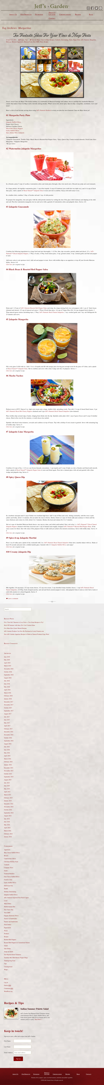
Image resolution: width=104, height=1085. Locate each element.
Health (6, 889)
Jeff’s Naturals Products (43, 110)
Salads (6, 946)
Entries (7, 985)
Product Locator (52, 13)
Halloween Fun (8, 886)
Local (5, 901)
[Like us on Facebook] (92, 8)
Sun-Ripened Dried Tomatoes (12, 954)
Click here (9, 264)
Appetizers (7, 850)
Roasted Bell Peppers (10, 939)
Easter (6, 871)
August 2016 (7, 744)
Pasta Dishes (7, 924)
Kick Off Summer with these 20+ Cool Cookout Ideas (19, 625)
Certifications (65, 14)
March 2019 (7, 666)
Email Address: (8, 1052)
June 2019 (7, 657)
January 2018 (8, 699)
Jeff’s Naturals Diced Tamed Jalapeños (57, 411)
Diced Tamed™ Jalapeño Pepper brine (28, 470)
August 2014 (7, 816)
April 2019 (7, 663)
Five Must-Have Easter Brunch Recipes (15, 628)
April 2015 (7, 792)
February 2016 (8, 762)
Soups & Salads (8, 952)
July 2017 (7, 717)
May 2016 (7, 753)
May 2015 (7, 789)
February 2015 (8, 798)
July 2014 (7, 819)
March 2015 (7, 795)
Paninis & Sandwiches (10, 919)
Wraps (6, 969)
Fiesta (70, 40)
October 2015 (8, 774)
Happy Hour (76, 40)
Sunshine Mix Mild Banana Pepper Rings (16, 958)
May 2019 (7, 660)
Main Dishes (7, 904)
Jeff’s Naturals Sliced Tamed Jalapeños (51, 312)
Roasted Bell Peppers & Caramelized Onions (17, 943)
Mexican (8, 42)
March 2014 (7, 831)
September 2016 (8, 741)
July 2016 (7, 747)
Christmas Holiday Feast (11, 862)
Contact (52, 18)
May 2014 (7, 825)
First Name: (7, 1041)
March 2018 (7, 693)
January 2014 (8, 837)
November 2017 (8, 705)
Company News (8, 868)
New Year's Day (8, 910)
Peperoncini (7, 928)
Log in (6, 982)
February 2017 (8, 729)
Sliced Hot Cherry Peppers (14, 128)
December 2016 (8, 732)
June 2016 (7, 750)
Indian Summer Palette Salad (35, 1008)
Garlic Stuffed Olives (12, 131)
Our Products (26, 14)
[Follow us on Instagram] (88, 8)
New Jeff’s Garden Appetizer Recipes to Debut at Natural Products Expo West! (26, 634)
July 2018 (7, 681)
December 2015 (8, 768)
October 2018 (8, 672)
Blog (91, 14)
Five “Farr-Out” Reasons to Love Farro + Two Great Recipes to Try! (24, 622)
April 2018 (7, 690)
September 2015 (8, 777)
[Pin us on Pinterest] (100, 8)
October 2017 (8, 708)
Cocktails (57, 40)
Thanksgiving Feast (9, 961)
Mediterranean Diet (9, 907)
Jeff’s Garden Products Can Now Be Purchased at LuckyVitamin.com (24, 631)
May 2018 (7, 687)
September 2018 (8, 675)
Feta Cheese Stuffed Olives (11, 877)
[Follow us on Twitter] (96, 8)
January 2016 (8, 765)
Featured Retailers (9, 874)
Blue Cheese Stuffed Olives (12, 853)
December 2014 (8, 804)
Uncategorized (8, 967)
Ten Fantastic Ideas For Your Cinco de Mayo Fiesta (52, 35)
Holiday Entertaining (10, 892)
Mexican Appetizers (17, 42)
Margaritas (93, 40)
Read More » (38, 1019)
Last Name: (7, 1047)
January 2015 (8, 801)
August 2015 (7, 780)
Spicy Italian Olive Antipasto (15, 133)
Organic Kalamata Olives (11, 916)
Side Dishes (7, 949)
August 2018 (7, 678)
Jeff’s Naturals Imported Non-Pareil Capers (16, 898)
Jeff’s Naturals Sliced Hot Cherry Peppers (19, 411)
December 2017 (8, 702)
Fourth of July (8, 880)
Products (6, 934)
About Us (13, 14)
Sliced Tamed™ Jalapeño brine (33, 190)
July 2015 (7, 783)
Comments (8, 988)
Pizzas (6, 931)
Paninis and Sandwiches (11, 922)
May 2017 (7, 723)
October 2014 (8, 810)
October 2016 (8, 738)
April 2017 (7, 726)
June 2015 (7, 786)
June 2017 (7, 720)
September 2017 (8, 711)
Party (41, 42)
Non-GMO (36, 42)
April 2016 (7, 756)
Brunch (6, 856)
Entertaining (64, 40)
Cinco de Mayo (35, 40)
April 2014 (7, 828)
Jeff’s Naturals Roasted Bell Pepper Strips (34, 308)
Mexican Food (28, 42)
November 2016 (8, 735)
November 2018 (8, 669)
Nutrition (39, 14)
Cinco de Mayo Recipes (47, 40)
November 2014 (8, 807)
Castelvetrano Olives (10, 859)
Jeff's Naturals (85, 40)
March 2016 (7, 759)
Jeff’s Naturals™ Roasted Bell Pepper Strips (77, 526)
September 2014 (8, 813)
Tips (26, 40)
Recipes (78, 14)
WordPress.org (8, 991)
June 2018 (7, 684)
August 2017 (7, 714)
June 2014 (7, 822)
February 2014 (8, 834)
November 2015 (8, 771)
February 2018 (8, 696)
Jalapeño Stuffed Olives (13, 122)
